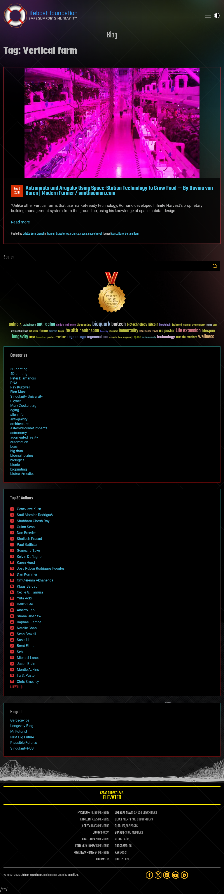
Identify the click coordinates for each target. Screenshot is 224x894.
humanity (104, 331)
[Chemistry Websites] (112, 293)
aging (14, 324)
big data (16, 451)
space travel (95, 234)
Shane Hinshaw (29, 616)
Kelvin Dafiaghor (30, 557)
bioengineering (21, 455)
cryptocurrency (198, 325)
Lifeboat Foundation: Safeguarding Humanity (101, 16)
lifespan (208, 330)
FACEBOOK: (83, 813)
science (74, 234)
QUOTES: (119, 859)
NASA (32, 337)
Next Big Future (22, 737)
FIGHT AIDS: (89, 839)
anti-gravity (19, 419)
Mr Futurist (18, 731)
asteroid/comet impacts (28, 428)
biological (17, 460)
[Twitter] (158, 875)
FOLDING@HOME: (85, 846)
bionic (15, 465)
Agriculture (117, 234)
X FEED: (86, 826)
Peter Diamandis (23, 378)
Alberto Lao (26, 610)
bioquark (101, 324)
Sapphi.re (73, 875)
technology (166, 337)
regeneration (97, 336)
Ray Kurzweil (20, 387)
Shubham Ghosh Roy (33, 521)
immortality (128, 330)
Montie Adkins (28, 669)
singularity (128, 337)
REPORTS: (120, 839)
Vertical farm (132, 234)
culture (209, 325)
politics (50, 337)
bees (14, 446)
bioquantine (84, 325)
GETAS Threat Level (112, 796)
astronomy (18, 433)
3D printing (18, 369)
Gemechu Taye (28, 550)
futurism (53, 331)
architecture (19, 424)
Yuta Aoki (24, 598)
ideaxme (113, 331)
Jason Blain (26, 664)
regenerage (76, 337)
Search (215, 266)
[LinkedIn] (166, 875)
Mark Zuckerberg (23, 406)
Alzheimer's (29, 325)
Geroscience (19, 720)
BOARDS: (120, 833)
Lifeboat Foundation (31, 875)
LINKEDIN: (85, 819)
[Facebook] (149, 875)
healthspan (89, 331)
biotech (118, 324)
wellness (206, 337)
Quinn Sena (26, 527)
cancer (187, 325)
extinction (33, 331)
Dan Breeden (27, 533)
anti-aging (46, 324)
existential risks (19, 331)
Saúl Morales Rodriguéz (35, 515)
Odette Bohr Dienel (33, 234)
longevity (20, 337)
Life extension (188, 331)
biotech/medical (22, 474)
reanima (61, 337)
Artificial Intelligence (66, 325)
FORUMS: (101, 859)
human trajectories (58, 234)
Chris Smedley (28, 682)
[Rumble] (184, 875)
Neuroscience (41, 338)
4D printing (18, 374)
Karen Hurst (26, 562)
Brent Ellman (27, 646)
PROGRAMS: (121, 846)
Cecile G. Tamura (30, 592)
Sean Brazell (26, 634)
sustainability (149, 337)
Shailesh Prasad (29, 539)
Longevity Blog (21, 726)
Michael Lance (28, 658)
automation (19, 442)
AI (21, 325)
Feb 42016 (17, 191)
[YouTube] (175, 875)
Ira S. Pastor (26, 675)
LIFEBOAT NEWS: (124, 813)
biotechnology (137, 324)
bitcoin (153, 324)
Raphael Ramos (29, 622)
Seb (20, 652)
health (71, 330)
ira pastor (167, 330)
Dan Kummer (27, 574)
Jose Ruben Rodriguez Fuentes (41, 568)
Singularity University (26, 396)
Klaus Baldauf (28, 586)
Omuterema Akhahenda (35, 580)
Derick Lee (25, 604)
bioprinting (18, 469)
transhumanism (186, 337)
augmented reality (24, 437)
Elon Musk (18, 392)
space (83, 234)
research (113, 337)
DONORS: (98, 833)
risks (120, 337)
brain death (177, 325)
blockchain (165, 325)
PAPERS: (119, 853)
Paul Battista (27, 545)
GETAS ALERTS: (123, 819)
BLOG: (118, 826)
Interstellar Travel (148, 331)
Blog (112, 35)
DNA (13, 383)
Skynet (15, 401)
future (43, 331)
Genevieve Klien (29, 509)
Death (215, 325)
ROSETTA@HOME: (84, 853)
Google (61, 331)
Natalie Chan (27, 628)
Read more (20, 222)
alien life (16, 415)
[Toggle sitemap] (208, 15)
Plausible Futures (23, 743)
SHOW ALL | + (17, 687)
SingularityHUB (22, 748)
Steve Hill (24, 640)
